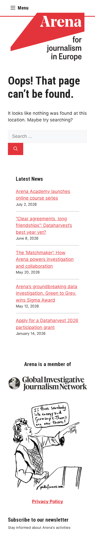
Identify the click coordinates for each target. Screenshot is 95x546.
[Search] (15, 149)
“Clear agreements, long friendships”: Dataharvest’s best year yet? (44, 225)
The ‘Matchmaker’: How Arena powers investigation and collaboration (45, 259)
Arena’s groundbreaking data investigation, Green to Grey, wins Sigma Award (46, 293)
